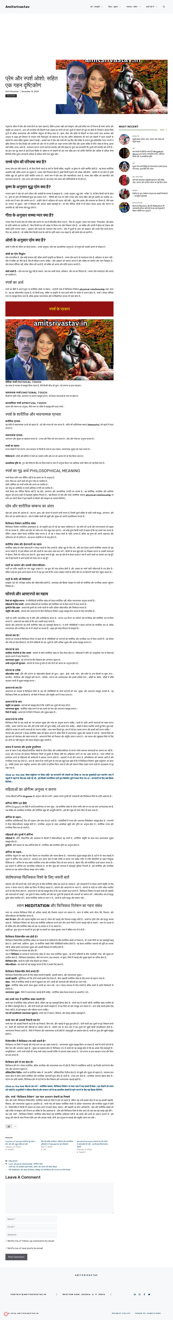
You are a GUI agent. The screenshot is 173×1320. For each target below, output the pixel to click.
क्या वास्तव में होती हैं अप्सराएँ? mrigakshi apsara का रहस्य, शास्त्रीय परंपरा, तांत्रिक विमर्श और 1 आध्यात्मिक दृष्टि (148, 154)
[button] (164, 7)
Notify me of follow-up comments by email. (31, 1241)
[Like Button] (8, 1126)
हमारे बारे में (150, 7)
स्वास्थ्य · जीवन (132, 7)
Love (11, 1164)
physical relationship (23, 1164)
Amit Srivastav (12, 91)
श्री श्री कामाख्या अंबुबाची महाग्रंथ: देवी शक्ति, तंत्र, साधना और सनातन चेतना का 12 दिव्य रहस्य (149, 181)
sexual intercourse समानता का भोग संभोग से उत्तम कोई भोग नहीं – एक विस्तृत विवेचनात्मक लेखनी (92, 1144)
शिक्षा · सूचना (113, 7)
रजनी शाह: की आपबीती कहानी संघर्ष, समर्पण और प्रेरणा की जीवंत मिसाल (33, 1167)
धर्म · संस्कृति (95, 7)
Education (11, 96)
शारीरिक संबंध (38, 1164)
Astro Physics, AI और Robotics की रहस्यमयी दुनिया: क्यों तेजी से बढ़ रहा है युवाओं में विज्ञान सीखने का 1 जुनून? (148, 208)
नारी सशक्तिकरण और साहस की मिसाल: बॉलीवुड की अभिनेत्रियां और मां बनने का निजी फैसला (39, 1170)
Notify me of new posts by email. (25, 1248)
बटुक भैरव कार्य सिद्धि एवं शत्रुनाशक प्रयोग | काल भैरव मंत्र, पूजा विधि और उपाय (149, 167)
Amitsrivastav (17, 7)
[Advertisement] (86, 34)
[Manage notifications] (6, 1314)
